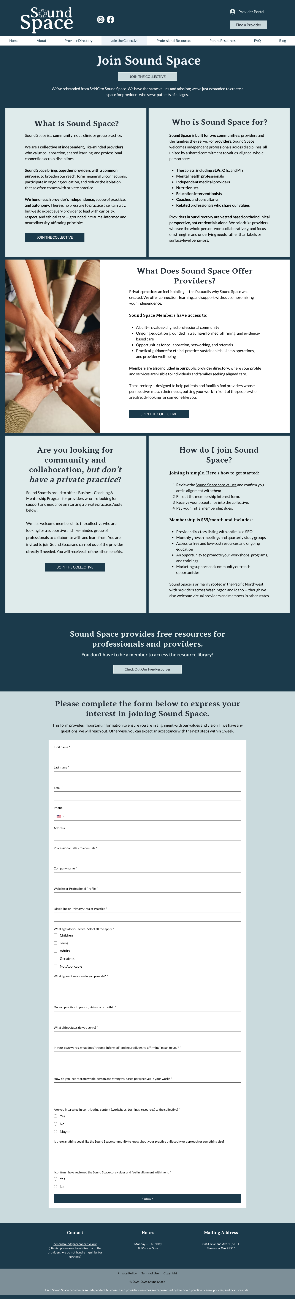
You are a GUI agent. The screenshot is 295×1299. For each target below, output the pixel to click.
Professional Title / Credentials (75, 848)
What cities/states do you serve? (76, 1027)
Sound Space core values (216, 484)
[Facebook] (110, 19)
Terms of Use (150, 1273)
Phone (59, 807)
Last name (61, 767)
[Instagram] (101, 19)
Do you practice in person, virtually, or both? (85, 1007)
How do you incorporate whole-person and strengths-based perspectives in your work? (113, 1078)
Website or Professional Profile (76, 888)
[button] (147, 669)
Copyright (170, 1273)
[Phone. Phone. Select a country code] (61, 816)
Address (59, 828)
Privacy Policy (127, 1273)
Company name (65, 868)
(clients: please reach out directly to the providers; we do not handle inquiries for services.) (75, 1252)
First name (62, 747)
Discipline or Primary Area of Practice (80, 908)
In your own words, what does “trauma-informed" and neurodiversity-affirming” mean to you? (117, 1047)
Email (58, 787)
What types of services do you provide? (81, 976)
